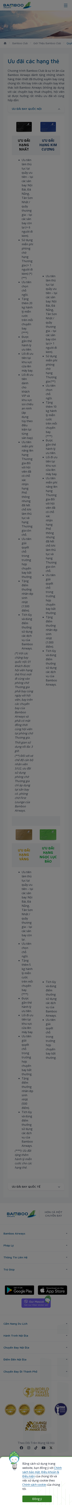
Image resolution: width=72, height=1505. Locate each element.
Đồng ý (37, 1499)
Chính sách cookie (34, 1485)
